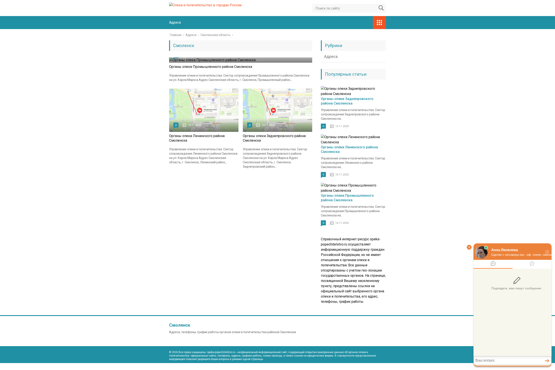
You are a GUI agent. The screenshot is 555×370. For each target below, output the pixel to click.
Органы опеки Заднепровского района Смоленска (347, 101)
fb (372, 366)
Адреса (175, 22)
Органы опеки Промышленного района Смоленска (210, 67)
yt (363, 366)
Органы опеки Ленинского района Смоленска (349, 149)
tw (382, 366)
